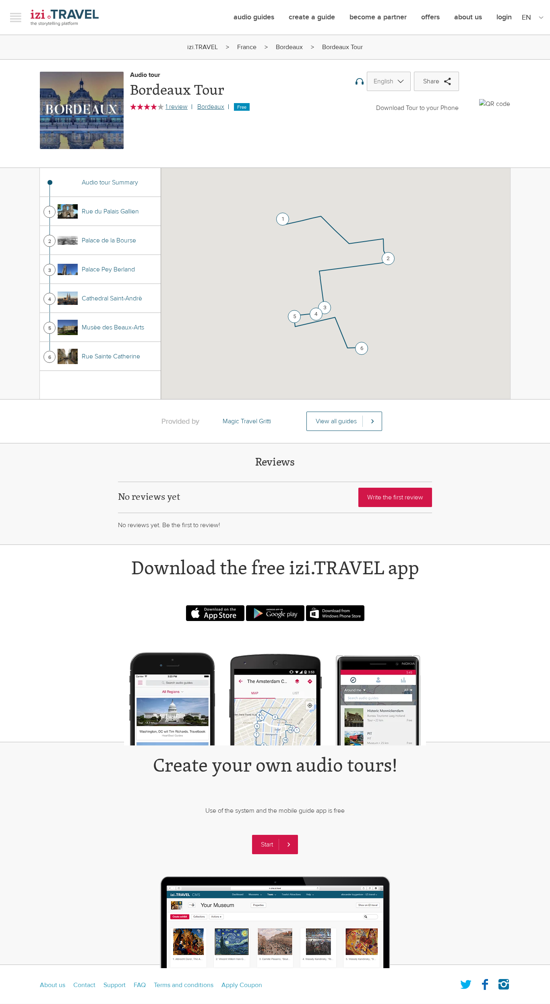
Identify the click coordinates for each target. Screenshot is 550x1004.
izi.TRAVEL (65, 17)
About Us (468, 17)
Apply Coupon (241, 985)
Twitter (465, 982)
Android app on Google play (275, 613)
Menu (15, 17)
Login (504, 17)
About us (52, 985)
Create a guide (312, 17)
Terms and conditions (183, 985)
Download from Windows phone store (335, 613)
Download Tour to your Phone (417, 108)
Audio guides (254, 17)
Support (114, 985)
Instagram (503, 982)
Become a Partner (378, 17)
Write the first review (395, 497)
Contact (84, 985)
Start (267, 844)
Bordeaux (289, 47)
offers (430, 17)
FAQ (140, 985)
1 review (176, 107)
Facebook (484, 982)
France (246, 47)
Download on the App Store (215, 613)
